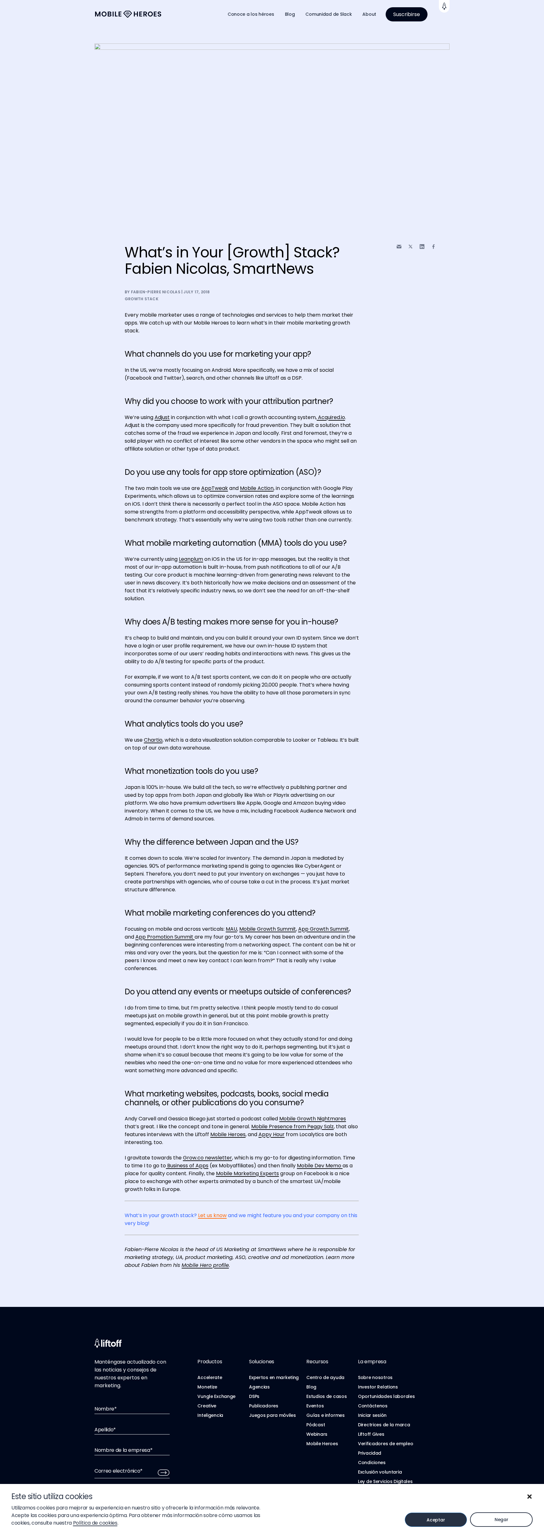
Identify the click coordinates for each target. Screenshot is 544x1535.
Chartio (153, 740)
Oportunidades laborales (386, 1396)
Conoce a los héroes (251, 14)
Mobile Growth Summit (267, 929)
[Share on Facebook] (433, 246)
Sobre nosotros (375, 1377)
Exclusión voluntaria (380, 1472)
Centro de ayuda (325, 1377)
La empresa (372, 1361)
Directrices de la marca (384, 1425)
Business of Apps (187, 1165)
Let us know (212, 1215)
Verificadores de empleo (385, 1443)
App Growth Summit (323, 929)
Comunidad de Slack (328, 14)
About (369, 14)
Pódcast (315, 1425)
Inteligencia (210, 1415)
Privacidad (369, 1453)
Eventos (315, 1406)
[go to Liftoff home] (128, 14)
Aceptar (436, 1520)
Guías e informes (325, 1415)
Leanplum (191, 559)
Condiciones (372, 1462)
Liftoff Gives (371, 1434)
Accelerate (209, 1377)
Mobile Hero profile (205, 1265)
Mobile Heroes (228, 1134)
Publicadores (263, 1406)
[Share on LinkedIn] (422, 246)
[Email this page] (399, 246)
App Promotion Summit (165, 936)
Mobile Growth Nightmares (312, 1118)
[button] (529, 1496)
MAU (231, 929)
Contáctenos (373, 1406)
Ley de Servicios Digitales (385, 1481)
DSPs (254, 1396)
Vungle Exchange (216, 1396)
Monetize (207, 1387)
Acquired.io (331, 417)
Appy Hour (271, 1134)
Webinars (316, 1434)
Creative (206, 1406)
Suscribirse (406, 14)
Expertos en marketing (274, 1377)
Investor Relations (378, 1387)
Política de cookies (95, 1522)
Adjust (162, 417)
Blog (290, 14)
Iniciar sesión (372, 1415)
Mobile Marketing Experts (247, 1173)
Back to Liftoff (444, 6)
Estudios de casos (326, 1396)
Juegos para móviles (272, 1415)
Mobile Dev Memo (320, 1165)
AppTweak (214, 488)
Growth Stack (141, 299)
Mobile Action (257, 488)
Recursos (317, 1361)
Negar (501, 1519)
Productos (209, 1361)
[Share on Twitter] (410, 247)
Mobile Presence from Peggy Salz (292, 1126)
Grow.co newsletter (207, 1157)
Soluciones (261, 1361)
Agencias (259, 1387)
